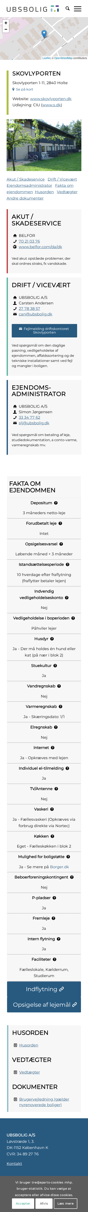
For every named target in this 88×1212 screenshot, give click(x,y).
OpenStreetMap (63, 58)
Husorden (44, 192)
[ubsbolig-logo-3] (33, 8)
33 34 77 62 (29, 417)
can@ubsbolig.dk (35, 314)
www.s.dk (51, 105)
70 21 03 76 (29, 241)
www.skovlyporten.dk (51, 98)
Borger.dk (59, 867)
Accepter (23, 1203)
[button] (44, 34)
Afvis (44, 1203)
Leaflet (46, 58)
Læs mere (65, 1203)
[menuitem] (65, 8)
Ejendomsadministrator (29, 185)
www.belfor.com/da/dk (40, 247)
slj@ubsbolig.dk (34, 423)
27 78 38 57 (29, 308)
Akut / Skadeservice (26, 179)
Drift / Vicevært (62, 179)
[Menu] (75, 8)
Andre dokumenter (25, 198)
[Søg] (65, 8)
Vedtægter (67, 192)
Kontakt (14, 1163)
